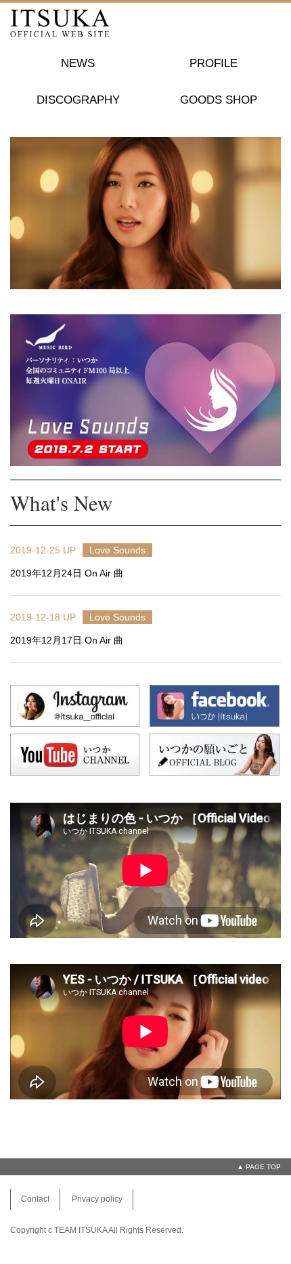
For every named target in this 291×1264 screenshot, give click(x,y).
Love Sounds (117, 550)
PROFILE (213, 63)
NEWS (78, 63)
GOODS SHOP (218, 99)
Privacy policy (97, 1199)
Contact (35, 1199)
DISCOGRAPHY (78, 99)
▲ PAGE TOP (259, 1167)
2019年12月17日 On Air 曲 (66, 640)
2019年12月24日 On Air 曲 (66, 573)
